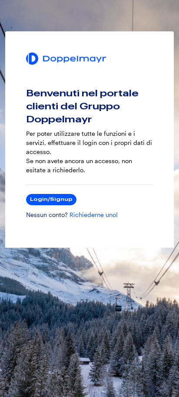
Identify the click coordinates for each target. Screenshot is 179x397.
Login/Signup (51, 199)
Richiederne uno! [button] (94, 215)
